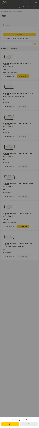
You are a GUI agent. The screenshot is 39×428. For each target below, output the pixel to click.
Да (10, 424)
